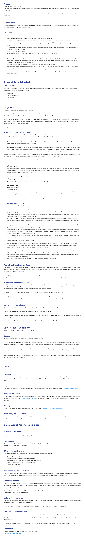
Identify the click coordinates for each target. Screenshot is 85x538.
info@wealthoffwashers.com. (71, 388)
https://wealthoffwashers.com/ (38, 70)
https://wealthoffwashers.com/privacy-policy (53, 408)
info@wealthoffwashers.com (26, 398)
